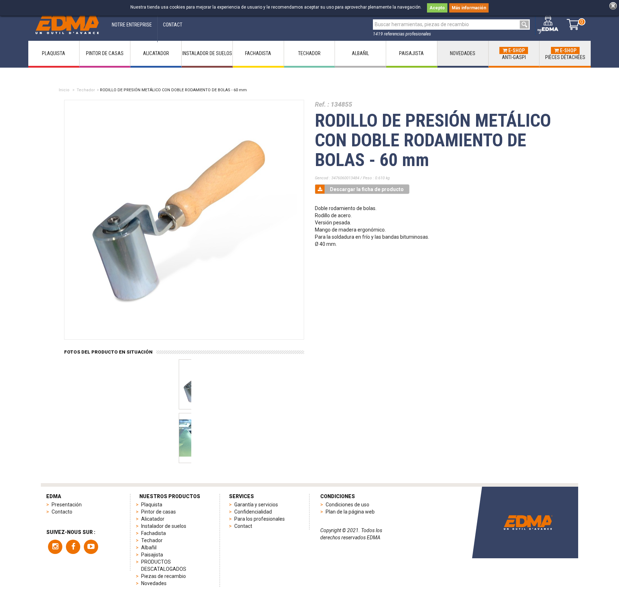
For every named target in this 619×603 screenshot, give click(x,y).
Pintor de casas (158, 512)
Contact (243, 526)
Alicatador (152, 519)
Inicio (64, 90)
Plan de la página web (350, 512)
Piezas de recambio (163, 576)
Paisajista (152, 555)
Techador (86, 90)
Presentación (67, 504)
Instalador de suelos (163, 526)
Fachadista (153, 533)
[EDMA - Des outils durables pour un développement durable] (528, 522)
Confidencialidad (253, 512)
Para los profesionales (259, 519)
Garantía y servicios (256, 504)
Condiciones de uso (347, 504)
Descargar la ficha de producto (367, 189)
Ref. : (322, 104)
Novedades (154, 583)
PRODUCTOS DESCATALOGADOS (163, 565)
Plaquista (151, 504)
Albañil (149, 547)
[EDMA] (67, 24)
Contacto (62, 512)
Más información (469, 7)
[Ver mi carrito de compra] (573, 24)
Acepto (437, 7)
